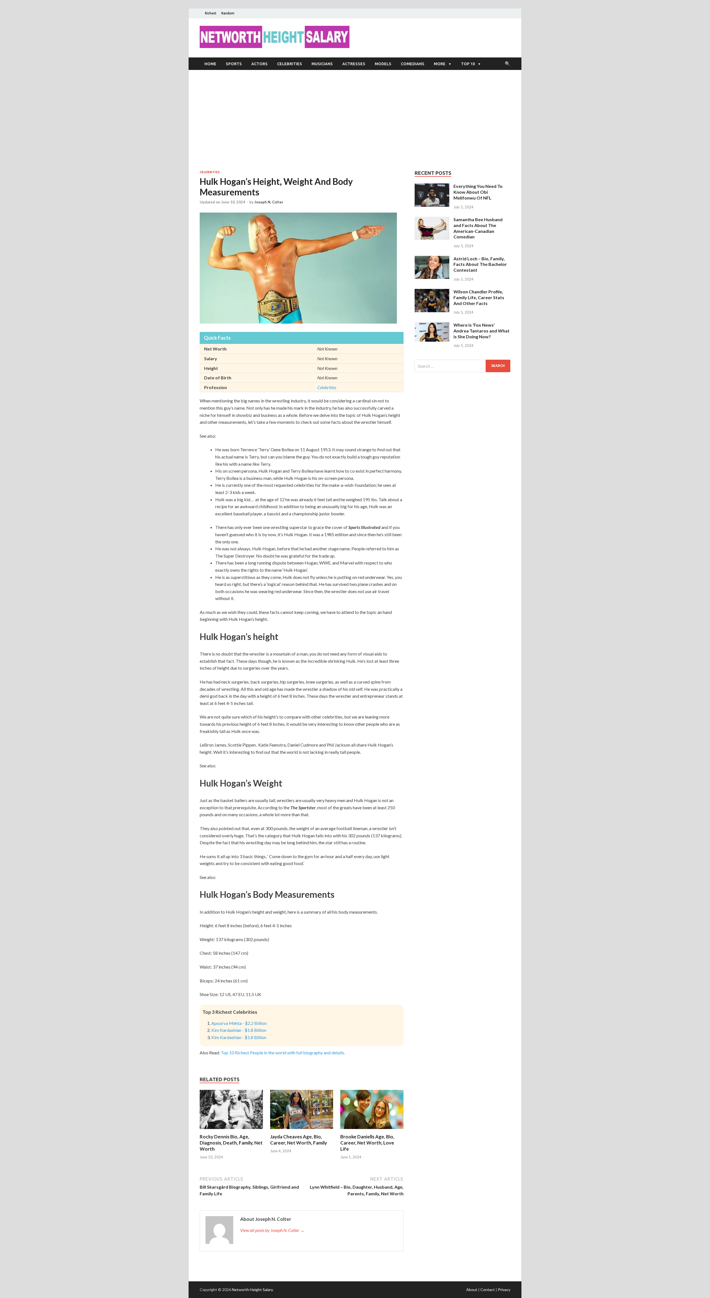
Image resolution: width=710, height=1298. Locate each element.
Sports (234, 64)
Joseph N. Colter (268, 202)
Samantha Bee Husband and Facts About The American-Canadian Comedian (478, 228)
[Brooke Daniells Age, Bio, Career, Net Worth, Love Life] (372, 1130)
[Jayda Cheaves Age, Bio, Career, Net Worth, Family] (301, 1130)
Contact (487, 1289)
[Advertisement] (355, 120)
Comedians (412, 64)
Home (210, 64)
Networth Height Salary (252, 1289)
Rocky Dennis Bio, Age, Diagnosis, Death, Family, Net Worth (231, 1143)
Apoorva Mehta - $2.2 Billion (239, 1023)
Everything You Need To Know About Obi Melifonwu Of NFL (478, 191)
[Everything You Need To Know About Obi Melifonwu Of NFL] (432, 186)
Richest (210, 13)
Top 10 (468, 64)
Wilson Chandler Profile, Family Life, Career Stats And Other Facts (478, 297)
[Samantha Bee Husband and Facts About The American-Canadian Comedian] (432, 220)
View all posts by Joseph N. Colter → (272, 1230)
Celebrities (289, 64)
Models (383, 64)
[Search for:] (462, 366)
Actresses (353, 64)
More (439, 64)
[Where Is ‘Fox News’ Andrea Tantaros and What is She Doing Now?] (432, 325)
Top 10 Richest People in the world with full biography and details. (283, 1052)
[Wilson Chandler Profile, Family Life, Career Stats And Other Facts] (432, 292)
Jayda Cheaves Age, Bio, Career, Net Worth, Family (298, 1140)
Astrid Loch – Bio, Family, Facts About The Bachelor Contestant (480, 264)
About (471, 1289)
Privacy (504, 1289)
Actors (259, 64)
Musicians (322, 64)
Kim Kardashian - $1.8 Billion (238, 1030)
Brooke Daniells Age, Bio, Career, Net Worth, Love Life (367, 1143)
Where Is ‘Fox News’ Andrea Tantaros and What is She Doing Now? (481, 330)
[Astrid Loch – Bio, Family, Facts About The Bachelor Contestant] (432, 259)
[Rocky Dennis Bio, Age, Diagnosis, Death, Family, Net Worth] (231, 1130)
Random (227, 13)
